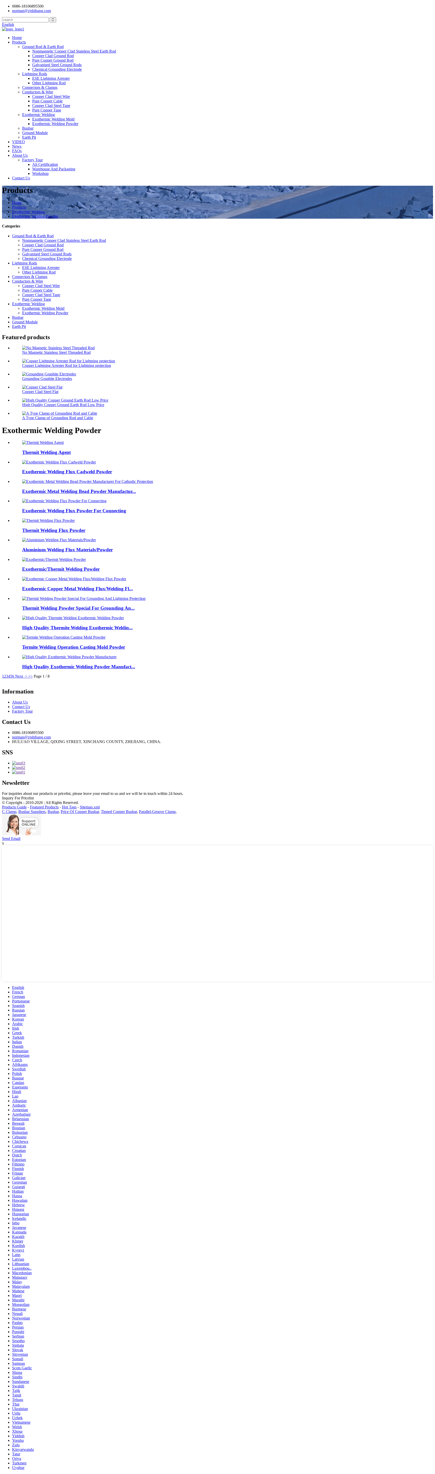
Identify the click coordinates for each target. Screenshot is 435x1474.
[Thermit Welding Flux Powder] (48, 520)
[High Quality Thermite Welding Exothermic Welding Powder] (73, 618)
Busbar (27, 128)
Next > (21, 676)
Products (19, 42)
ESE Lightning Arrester (51, 78)
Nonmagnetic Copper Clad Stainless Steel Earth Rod (74, 51)
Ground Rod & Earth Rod (43, 47)
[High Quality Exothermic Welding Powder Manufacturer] (69, 657)
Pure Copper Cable (47, 101)
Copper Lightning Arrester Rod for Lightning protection (66, 365)
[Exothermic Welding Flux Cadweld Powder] (59, 462)
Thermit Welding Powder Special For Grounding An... (78, 608)
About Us (20, 155)
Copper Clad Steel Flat (40, 392)
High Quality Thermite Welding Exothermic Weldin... (77, 627)
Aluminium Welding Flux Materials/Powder (67, 549)
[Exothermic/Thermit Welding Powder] (54, 559)
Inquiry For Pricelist (18, 798)
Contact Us (21, 178)
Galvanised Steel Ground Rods (57, 65)
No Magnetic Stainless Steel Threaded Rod (56, 352)
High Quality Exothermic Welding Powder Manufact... (78, 666)
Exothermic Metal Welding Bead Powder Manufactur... (79, 491)
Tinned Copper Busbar (119, 811)
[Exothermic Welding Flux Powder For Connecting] (64, 501)
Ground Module (35, 133)
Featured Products (44, 807)
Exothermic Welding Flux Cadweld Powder (67, 471)
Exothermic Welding (38, 114)
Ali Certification (45, 164)
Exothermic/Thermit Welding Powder (61, 569)
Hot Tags (69, 807)
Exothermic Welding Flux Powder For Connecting (74, 510)
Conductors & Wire (37, 92)
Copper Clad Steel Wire (51, 96)
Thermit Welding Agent (46, 452)
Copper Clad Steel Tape (51, 105)
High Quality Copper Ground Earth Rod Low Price (63, 405)
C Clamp (9, 811)
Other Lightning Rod (49, 83)
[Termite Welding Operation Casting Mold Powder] (63, 637)
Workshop (40, 173)
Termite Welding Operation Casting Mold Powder (73, 647)
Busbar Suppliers (32, 811)
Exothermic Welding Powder (55, 124)
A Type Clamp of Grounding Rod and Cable (57, 418)
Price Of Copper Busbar (80, 811)
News (16, 146)
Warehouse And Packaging (53, 169)
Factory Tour (32, 160)
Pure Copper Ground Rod (53, 60)
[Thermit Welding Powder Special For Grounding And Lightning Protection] (84, 598)
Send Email (11, 838)
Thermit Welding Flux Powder (53, 530)
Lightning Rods (34, 74)
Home (17, 37)
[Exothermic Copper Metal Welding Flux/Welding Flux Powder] (74, 579)
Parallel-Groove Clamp (157, 811)
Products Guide (14, 807)
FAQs (17, 151)
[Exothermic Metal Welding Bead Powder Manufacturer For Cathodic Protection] (87, 481)
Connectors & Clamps (39, 87)
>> (30, 676)
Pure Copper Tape (46, 110)
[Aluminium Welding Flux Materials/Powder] (59, 540)
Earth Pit (29, 137)
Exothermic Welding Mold (53, 119)
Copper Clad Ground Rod (53, 56)
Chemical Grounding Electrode (57, 69)
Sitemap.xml (90, 807)
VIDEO (18, 142)
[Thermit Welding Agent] (43, 442)
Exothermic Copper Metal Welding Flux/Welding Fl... (77, 588)
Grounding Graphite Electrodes (47, 378)
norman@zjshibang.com (31, 737)
